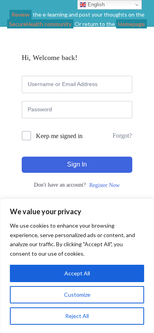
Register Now (104, 185)
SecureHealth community (40, 24)
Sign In (77, 164)
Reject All (77, 315)
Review (20, 14)
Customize (77, 294)
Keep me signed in (59, 136)
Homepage (131, 24)
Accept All (77, 273)
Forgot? (122, 135)
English (95, 4)
